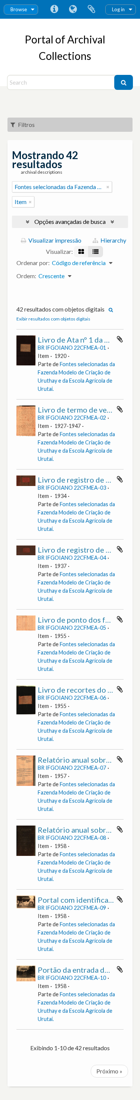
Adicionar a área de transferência (120, 339)
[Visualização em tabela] (95, 251)
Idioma (72, 9)
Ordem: (26, 275)
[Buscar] (123, 82)
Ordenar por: (33, 262)
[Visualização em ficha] (81, 251)
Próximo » (109, 1071)
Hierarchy (112, 240)
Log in (118, 9)
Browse (18, 9)
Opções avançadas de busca (70, 221)
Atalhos (54, 9)
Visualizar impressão (54, 240)
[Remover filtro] (107, 187)
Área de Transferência (91, 9)
